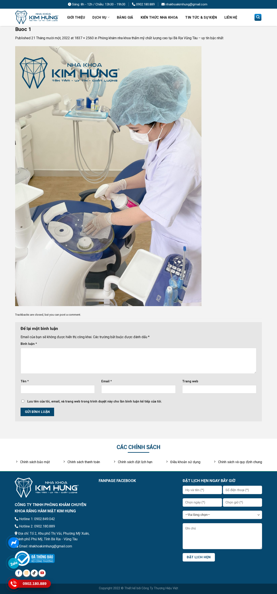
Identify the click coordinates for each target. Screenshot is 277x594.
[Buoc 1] (108, 176)
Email (106, 381)
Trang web (190, 381)
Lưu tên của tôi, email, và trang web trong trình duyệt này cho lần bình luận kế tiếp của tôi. (94, 401)
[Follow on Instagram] (26, 573)
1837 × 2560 (84, 38)
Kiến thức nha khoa (159, 17)
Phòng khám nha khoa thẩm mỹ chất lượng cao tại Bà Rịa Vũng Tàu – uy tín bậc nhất (160, 38)
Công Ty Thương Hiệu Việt (160, 588)
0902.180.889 (145, 4)
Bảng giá (125, 17)
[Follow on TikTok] (34, 573)
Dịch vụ (99, 17)
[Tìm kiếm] (257, 17)
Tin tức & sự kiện (201, 17)
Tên (25, 381)
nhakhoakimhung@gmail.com (186, 4)
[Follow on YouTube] (42, 573)
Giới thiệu (76, 17)
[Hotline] (13, 584)
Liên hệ (230, 17)
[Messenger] (13, 543)
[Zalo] (13, 563)
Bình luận (29, 344)
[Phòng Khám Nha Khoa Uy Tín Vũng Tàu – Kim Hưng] (36, 17)
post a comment (70, 314)
